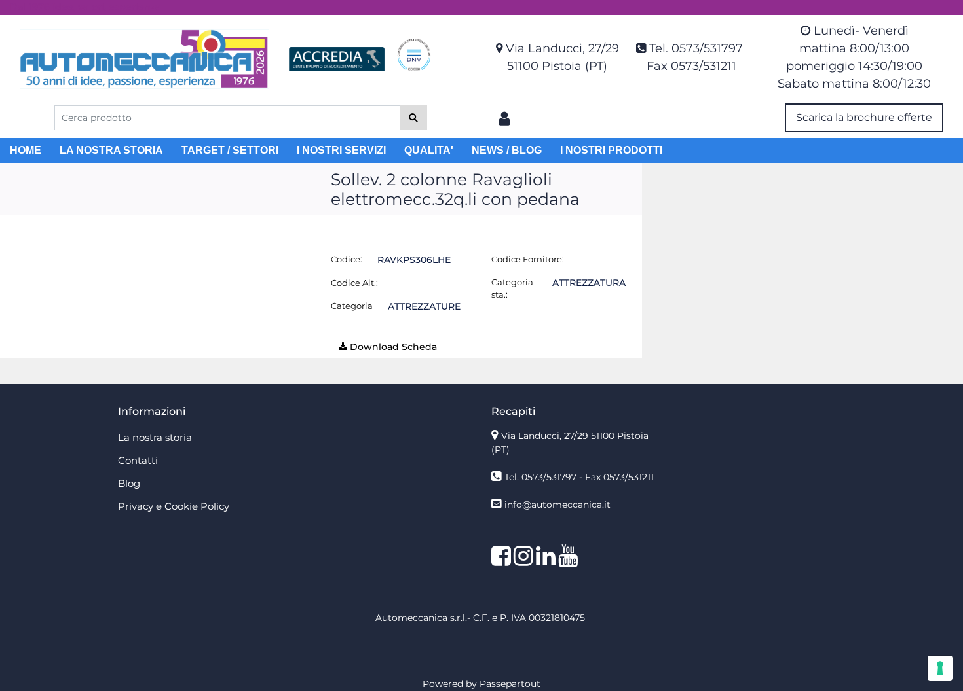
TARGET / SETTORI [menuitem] (229, 150)
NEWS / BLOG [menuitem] (507, 150)
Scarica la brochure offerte (864, 117)
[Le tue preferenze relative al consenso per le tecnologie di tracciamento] (940, 668)
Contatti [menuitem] (138, 460)
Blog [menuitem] (129, 483)
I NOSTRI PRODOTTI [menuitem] (611, 150)
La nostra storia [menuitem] (155, 437)
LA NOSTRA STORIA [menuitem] (111, 150)
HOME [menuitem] (25, 150)
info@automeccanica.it (557, 504)
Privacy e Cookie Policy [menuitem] (173, 506)
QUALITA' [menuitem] (428, 150)
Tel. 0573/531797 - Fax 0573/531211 (579, 477)
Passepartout (510, 684)
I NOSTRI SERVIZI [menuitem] (341, 150)
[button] (413, 117)
